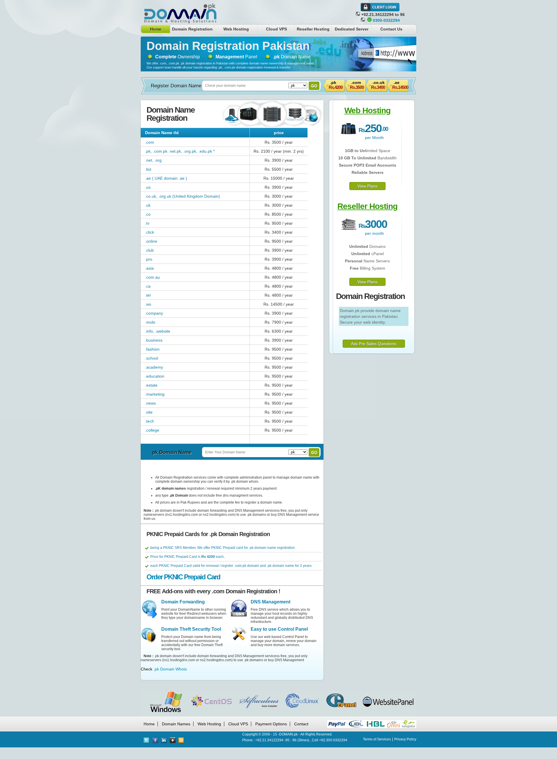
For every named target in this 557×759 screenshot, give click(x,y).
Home (155, 29)
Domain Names (176, 724)
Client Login (384, 7)
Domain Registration (192, 29)
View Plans (367, 186)
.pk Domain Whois (170, 669)
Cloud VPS (276, 29)
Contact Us (391, 29)
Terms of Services (377, 739)
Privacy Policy (405, 739)
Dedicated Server (351, 29)
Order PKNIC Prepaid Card (183, 577)
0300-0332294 (386, 20)
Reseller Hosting (313, 29)
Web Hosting (236, 29)
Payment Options (271, 724)
